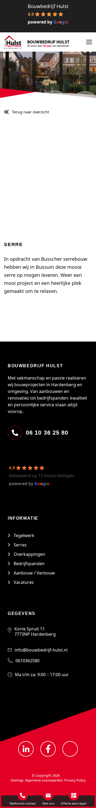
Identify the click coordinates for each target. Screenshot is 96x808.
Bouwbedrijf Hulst (48, 6)
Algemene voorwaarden (44, 780)
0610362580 (27, 660)
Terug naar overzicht (30, 111)
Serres (20, 545)
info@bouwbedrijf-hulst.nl (41, 650)
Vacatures (24, 582)
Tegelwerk (24, 535)
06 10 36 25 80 (47, 432)
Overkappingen (29, 554)
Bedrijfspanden (29, 563)
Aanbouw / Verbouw (34, 573)
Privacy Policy (75, 780)
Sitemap (16, 780)
